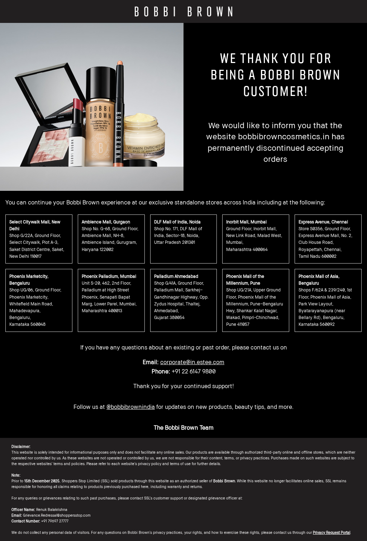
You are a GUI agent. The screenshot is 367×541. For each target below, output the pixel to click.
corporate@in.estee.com (192, 362)
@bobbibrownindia (130, 406)
